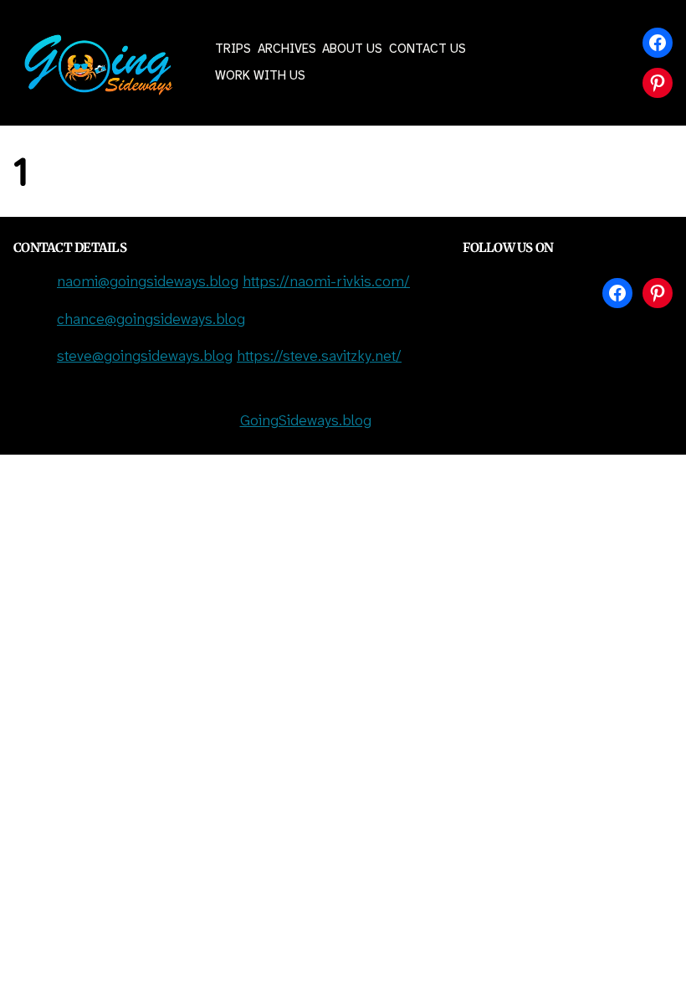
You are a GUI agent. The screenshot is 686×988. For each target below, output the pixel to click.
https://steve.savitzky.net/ (319, 357)
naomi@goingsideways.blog (147, 283)
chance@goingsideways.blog (151, 320)
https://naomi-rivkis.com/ (326, 283)
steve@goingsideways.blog (145, 357)
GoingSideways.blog (305, 422)
